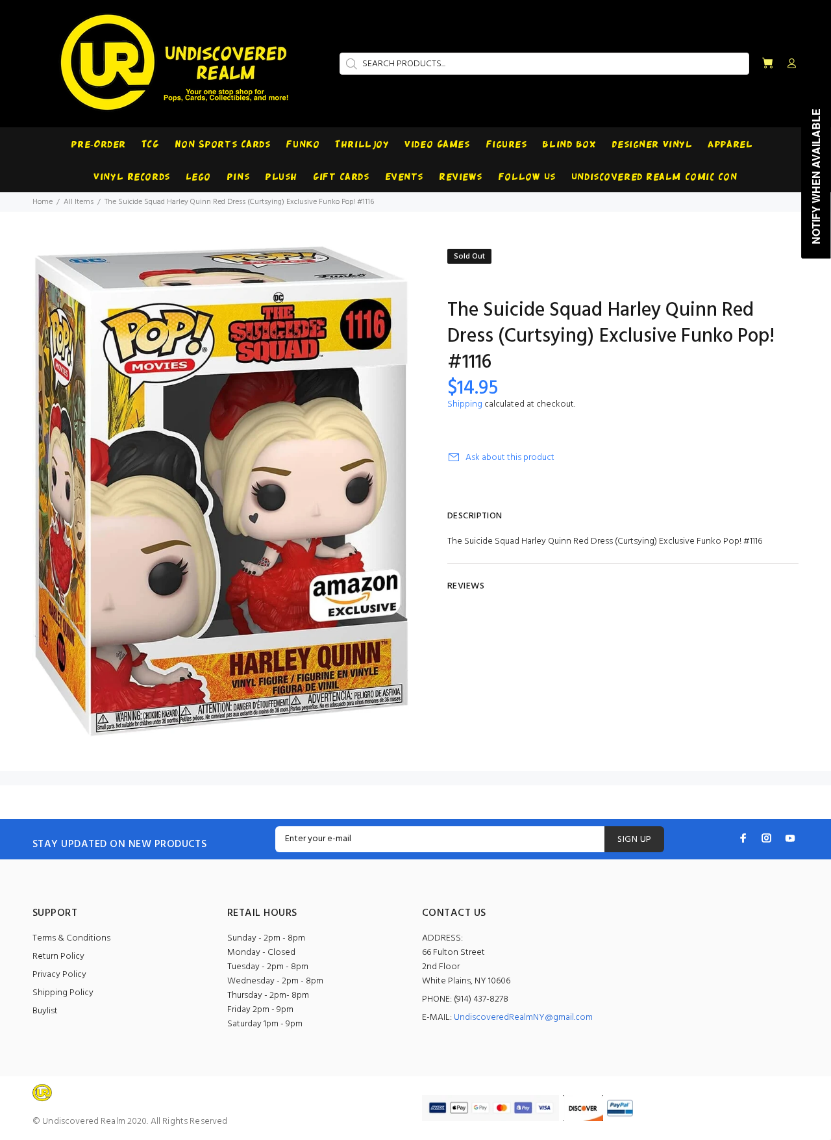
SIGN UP (634, 839)
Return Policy (58, 956)
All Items (78, 202)
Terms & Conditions (71, 938)
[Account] (789, 64)
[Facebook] (743, 838)
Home (42, 202)
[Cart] (767, 64)
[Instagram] (766, 838)
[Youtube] (790, 838)
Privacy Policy (59, 974)
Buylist (45, 1011)
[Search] (350, 64)
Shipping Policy (62, 992)
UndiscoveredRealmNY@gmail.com (523, 1017)
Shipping (464, 404)
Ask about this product (509, 457)
